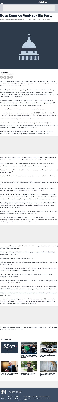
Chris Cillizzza (4, 72)
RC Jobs (16, 398)
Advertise (17, 396)
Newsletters (3, 400)
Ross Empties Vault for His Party (26, 15)
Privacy (9, 398)
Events (2, 398)
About (2, 396)
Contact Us (10, 396)
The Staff (10, 400)
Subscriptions (18, 400)
